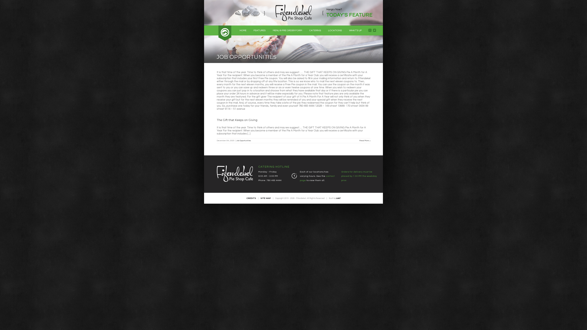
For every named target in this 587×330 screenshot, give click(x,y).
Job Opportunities (243, 141)
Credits (251, 198)
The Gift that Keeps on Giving (237, 120)
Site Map (265, 198)
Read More (364, 141)
